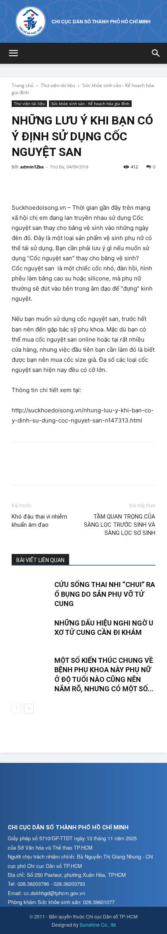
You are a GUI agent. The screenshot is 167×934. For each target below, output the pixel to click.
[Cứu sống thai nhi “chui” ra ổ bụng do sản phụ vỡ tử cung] (31, 593)
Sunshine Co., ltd (98, 924)
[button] (13, 53)
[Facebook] (19, 184)
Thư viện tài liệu (58, 85)
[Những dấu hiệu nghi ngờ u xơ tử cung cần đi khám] (31, 632)
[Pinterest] (55, 184)
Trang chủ (22, 85)
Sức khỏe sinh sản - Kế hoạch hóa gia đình (90, 103)
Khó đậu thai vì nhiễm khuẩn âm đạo (39, 520)
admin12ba (32, 167)
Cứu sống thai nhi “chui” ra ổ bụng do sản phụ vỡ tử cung (104, 594)
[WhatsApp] (73, 184)
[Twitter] (37, 184)
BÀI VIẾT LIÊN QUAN (40, 560)
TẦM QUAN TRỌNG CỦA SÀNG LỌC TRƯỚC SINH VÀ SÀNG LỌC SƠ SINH (119, 524)
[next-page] (29, 708)
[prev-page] (16, 708)
